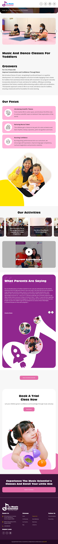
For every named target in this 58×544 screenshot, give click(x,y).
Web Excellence (39, 541)
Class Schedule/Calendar (29, 378)
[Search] (41, 4)
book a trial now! (29, 489)
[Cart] (50, 4)
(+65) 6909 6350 (7, 526)
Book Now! (29, 409)
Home (3, 10)
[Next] (55, 31)
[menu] (54, 4)
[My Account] (46, 4)
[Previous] (2, 31)
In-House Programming (14, 10)
